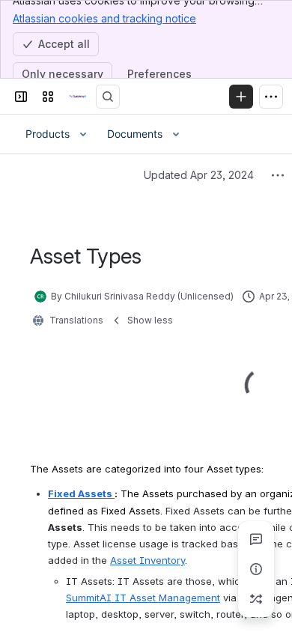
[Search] (108, 97)
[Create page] (256, 599)
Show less (150, 320)
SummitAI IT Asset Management (143, 598)
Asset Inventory (147, 560)
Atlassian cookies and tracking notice (104, 18)
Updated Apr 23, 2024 (199, 174)
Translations (76, 320)
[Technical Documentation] (78, 97)
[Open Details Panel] (256, 569)
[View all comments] (256, 539)
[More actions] (278, 175)
